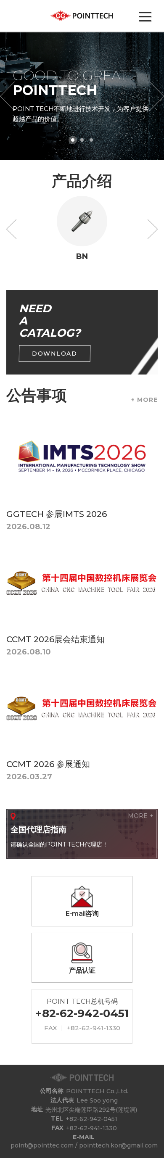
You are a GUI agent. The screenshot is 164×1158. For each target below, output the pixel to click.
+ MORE (144, 400)
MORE (138, 816)
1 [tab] (72, 140)
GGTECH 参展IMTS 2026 (56, 514)
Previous (11, 229)
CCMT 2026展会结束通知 (55, 639)
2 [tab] (82, 140)
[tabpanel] (82, 96)
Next (153, 229)
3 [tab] (91, 140)
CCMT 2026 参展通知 (48, 764)
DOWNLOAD (54, 353)
